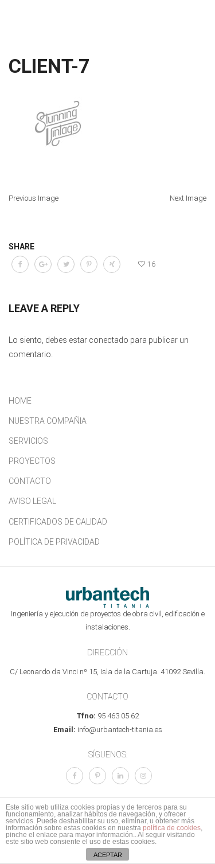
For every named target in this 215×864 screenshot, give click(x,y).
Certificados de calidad (58, 521)
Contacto (30, 481)
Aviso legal (32, 501)
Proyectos (32, 461)
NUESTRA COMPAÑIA (48, 420)
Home (20, 400)
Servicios (28, 440)
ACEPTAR (107, 854)
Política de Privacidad (54, 541)
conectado (108, 340)
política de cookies (172, 828)
